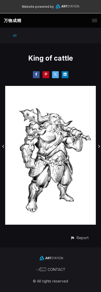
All (15, 35)
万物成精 (12, 20)
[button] (79, 237)
